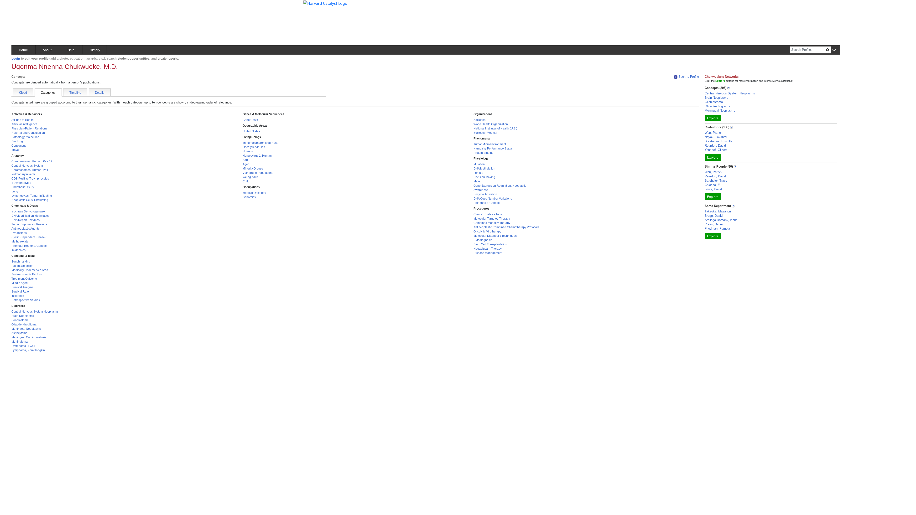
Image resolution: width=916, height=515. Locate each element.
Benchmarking (20, 261)
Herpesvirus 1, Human (257, 155)
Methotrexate (19, 241)
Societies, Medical (485, 132)
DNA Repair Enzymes (25, 220)
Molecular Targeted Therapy (492, 218)
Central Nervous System (27, 165)
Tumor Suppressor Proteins (29, 224)
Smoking (17, 141)
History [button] (95, 50)
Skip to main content (20, 6)
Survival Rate (20, 291)
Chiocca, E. (713, 185)
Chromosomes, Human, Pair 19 (31, 161)
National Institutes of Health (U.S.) (495, 128)
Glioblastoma (20, 320)
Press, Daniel (714, 224)
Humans (248, 151)
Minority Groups (253, 168)
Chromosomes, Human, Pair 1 (31, 170)
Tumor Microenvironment (490, 144)
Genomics (249, 197)
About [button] (47, 50)
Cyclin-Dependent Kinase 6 (29, 237)
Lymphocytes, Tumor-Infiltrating (31, 195)
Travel (15, 150)
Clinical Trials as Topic (488, 214)
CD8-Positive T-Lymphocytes (30, 178)
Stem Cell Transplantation (490, 244)
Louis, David (713, 189)
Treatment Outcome (24, 278)
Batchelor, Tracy (716, 180)
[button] (834, 50)
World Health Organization (491, 124)
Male (477, 181)
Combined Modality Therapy (492, 223)
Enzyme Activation (485, 194)
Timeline (75, 92)
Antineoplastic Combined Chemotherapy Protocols (506, 227)
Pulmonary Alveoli (23, 174)
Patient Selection (22, 266)
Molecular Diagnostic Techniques (495, 235)
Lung (14, 191)
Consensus (18, 145)
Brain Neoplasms (22, 316)
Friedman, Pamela (717, 228)
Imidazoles (18, 250)
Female (478, 173)
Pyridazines (19, 233)
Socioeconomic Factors (26, 274)
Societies (479, 120)
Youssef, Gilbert (716, 150)
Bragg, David (714, 215)
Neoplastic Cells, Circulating (29, 200)
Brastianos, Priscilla (718, 141)
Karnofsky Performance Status (493, 148)
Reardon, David (715, 145)
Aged (246, 164)
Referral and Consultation (28, 132)
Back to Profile (688, 76)
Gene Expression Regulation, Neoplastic (500, 185)
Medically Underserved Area (29, 270)
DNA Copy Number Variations (493, 198)
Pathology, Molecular (25, 137)
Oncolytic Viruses (254, 147)
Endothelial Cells (22, 187)
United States (251, 131)
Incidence (17, 296)
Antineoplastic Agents (25, 228)
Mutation (479, 164)
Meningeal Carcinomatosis (28, 337)
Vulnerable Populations (258, 173)
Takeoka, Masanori (718, 211)
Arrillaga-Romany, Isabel (721, 220)
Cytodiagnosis (483, 240)
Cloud (23, 92)
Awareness (481, 190)
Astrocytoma (19, 333)
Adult (246, 160)
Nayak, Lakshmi (716, 137)
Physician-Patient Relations (29, 128)
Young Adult (250, 177)
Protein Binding (484, 152)
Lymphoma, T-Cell (23, 346)
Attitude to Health (22, 120)
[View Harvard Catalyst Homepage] (325, 2)
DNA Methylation (484, 168)
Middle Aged (19, 283)
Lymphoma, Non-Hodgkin (28, 350)
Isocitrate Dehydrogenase (28, 211)
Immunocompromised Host (260, 142)
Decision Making (484, 177)
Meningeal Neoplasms (26, 328)
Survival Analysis (22, 287)
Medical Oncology (254, 193)
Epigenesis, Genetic (487, 203)
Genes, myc (250, 120)
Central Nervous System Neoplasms (34, 311)
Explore (712, 118)
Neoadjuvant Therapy (488, 248)
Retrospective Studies (25, 300)
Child (246, 181)
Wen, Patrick (714, 132)
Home (23, 50)
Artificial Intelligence (24, 124)
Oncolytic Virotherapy (487, 231)
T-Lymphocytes (21, 183)
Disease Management (488, 253)
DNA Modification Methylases (30, 215)
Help (71, 50)
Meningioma (19, 341)
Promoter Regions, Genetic (29, 245)
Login (15, 58)
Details (99, 92)
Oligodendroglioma (23, 324)
